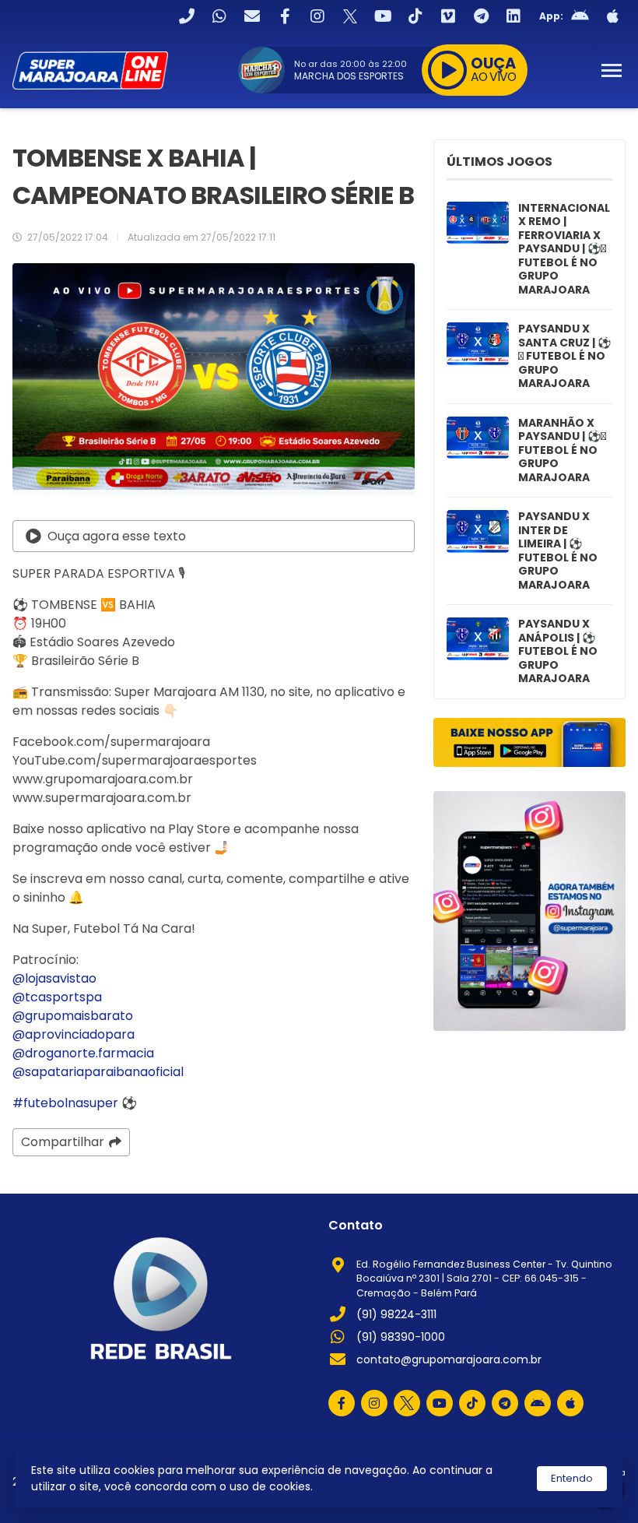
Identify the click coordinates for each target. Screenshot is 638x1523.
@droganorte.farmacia (83, 1053)
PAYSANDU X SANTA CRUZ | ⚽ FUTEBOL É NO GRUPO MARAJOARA (564, 356)
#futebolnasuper (65, 1103)
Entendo (572, 1478)
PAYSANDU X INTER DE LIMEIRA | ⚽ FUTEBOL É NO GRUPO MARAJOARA (558, 551)
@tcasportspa (57, 997)
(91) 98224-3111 (396, 1314)
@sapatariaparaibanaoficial (98, 1072)
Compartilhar (62, 1142)
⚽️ (129, 1103)
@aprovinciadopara (73, 1034)
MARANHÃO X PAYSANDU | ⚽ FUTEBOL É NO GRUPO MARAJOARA (562, 451)
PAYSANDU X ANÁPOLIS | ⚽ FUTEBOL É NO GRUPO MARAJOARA (558, 651)
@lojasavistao (54, 978)
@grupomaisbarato (72, 1016)
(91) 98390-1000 (400, 1337)
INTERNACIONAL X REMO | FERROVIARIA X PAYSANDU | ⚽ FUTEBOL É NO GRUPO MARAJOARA (564, 249)
